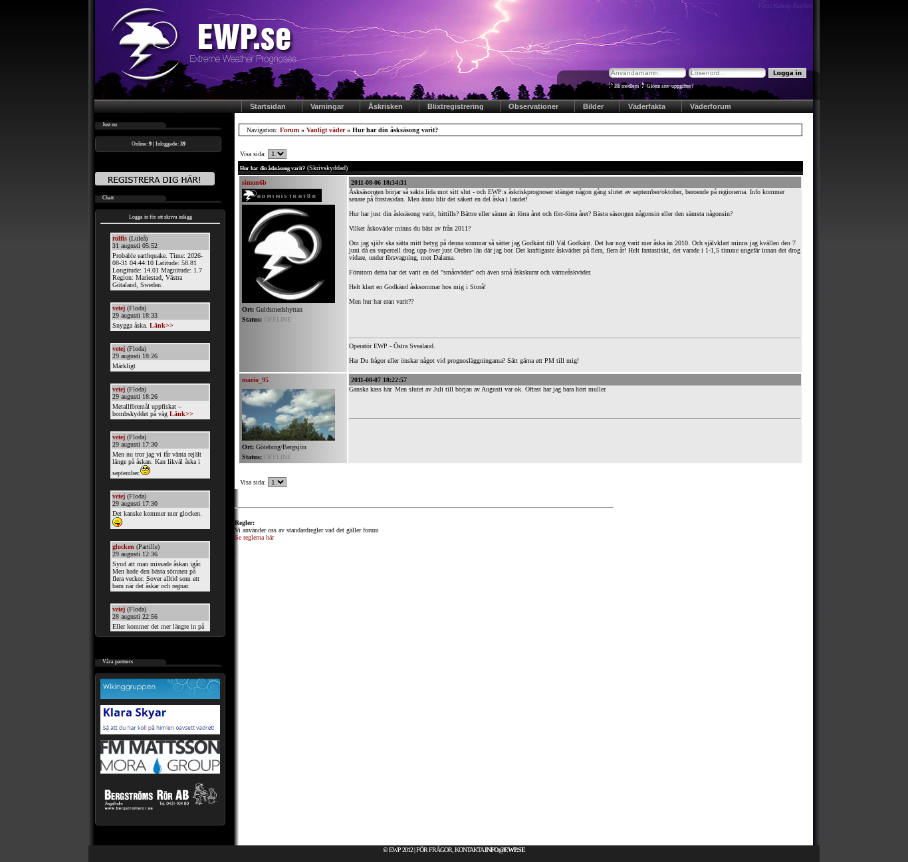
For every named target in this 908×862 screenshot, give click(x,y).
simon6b (254, 182)
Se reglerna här (254, 537)
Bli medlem (626, 86)
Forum (289, 130)
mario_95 (255, 379)
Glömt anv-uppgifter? (670, 86)
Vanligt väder (325, 130)
